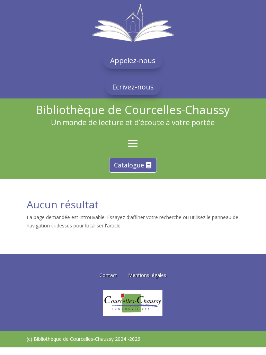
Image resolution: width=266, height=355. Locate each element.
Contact (108, 275)
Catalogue (129, 165)
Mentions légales (147, 275)
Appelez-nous (133, 60)
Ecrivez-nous (133, 87)
